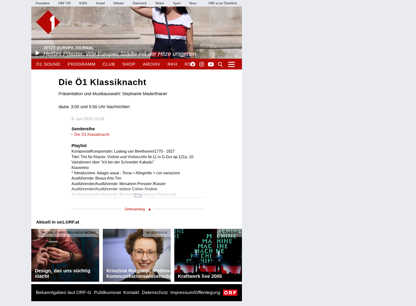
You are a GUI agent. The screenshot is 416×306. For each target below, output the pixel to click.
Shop (129, 64)
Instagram (201, 64)
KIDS (83, 3)
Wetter (159, 3)
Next (238, 254)
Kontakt (131, 292)
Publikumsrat (107, 292)
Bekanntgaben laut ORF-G (63, 292)
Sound (100, 3)
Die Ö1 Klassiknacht (91, 134)
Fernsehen (42, 3)
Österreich (140, 3)
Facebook (192, 64)
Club (109, 64)
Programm (81, 64)
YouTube (211, 64)
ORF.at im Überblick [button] (222, 3)
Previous (35, 254)
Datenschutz (155, 292)
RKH (172, 64)
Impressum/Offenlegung (195, 292)
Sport (177, 3)
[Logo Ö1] (48, 22)
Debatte (118, 3)
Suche (220, 64)
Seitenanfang (134, 209)
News (193, 3)
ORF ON (64, 3)
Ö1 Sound (48, 64)
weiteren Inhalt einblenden (138, 193)
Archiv (151, 64)
